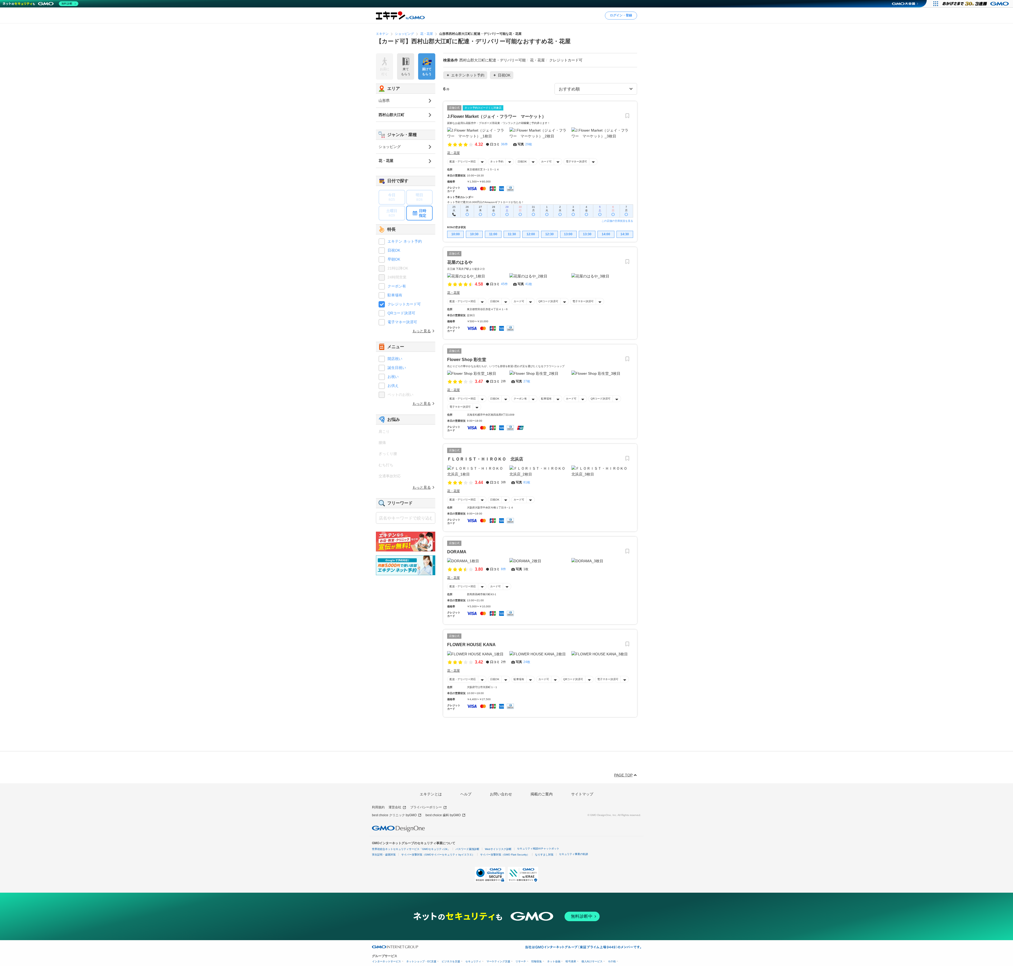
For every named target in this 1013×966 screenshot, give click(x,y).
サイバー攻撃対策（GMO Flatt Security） (504, 854)
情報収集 (536, 961)
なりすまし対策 (544, 854)
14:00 (606, 234)
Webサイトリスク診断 (498, 849)
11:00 (493, 234)
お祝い (393, 376)
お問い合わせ (501, 794)
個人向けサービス (592, 961)
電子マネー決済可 (576, 161)
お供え (393, 385)
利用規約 (378, 807)
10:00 (455, 234)
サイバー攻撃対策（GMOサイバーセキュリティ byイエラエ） (438, 854)
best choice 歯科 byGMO (443, 815)
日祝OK (522, 161)
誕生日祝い (397, 368)
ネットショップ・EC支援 (421, 961)
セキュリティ (473, 961)
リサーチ (520, 961)
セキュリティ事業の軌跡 (573, 854)
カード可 (546, 161)
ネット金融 (553, 961)
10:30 (474, 234)
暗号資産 (571, 961)
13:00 (568, 234)
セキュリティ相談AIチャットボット (538, 848)
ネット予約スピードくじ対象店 (483, 107)
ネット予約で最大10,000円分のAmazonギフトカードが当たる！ (485, 202)
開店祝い (395, 359)
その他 (612, 961)
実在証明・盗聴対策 (384, 854)
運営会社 (395, 807)
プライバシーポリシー (426, 807)
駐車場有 (546, 398)
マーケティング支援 (498, 961)
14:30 (624, 234)
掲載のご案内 (542, 794)
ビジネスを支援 (451, 961)
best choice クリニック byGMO (394, 815)
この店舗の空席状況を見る (617, 220)
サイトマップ (582, 794)
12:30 (549, 234)
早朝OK (394, 259)
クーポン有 (520, 398)
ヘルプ (465, 794)
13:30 (587, 234)
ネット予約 (496, 161)
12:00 (531, 234)
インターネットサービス (386, 961)
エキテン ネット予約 (405, 241)
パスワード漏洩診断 (467, 849)
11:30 (512, 234)
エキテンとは (431, 794)
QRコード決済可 (548, 301)
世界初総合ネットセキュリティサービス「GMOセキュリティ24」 (411, 849)
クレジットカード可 (404, 304)
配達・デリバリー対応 (463, 161)
